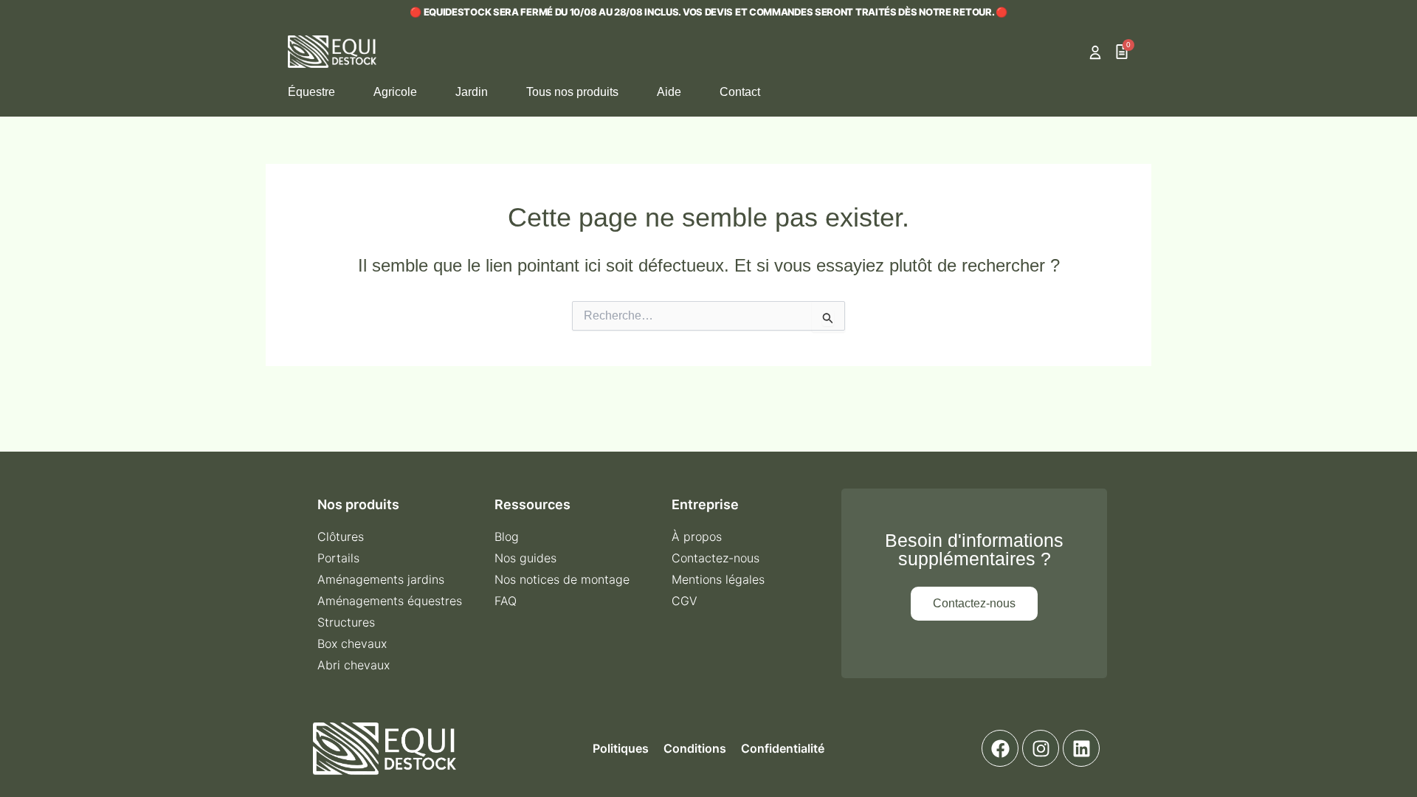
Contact (740, 92)
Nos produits (358, 504)
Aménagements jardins (380, 579)
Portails (338, 558)
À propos (697, 536)
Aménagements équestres (389, 600)
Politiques (621, 748)
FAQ (505, 600)
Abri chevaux (353, 665)
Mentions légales (718, 579)
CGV (684, 600)
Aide (669, 92)
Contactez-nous (715, 558)
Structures (346, 622)
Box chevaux (352, 643)
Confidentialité (782, 748)
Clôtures (340, 536)
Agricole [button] (395, 92)
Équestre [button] (311, 92)
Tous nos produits (572, 92)
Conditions (694, 748)
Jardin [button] (471, 92)
